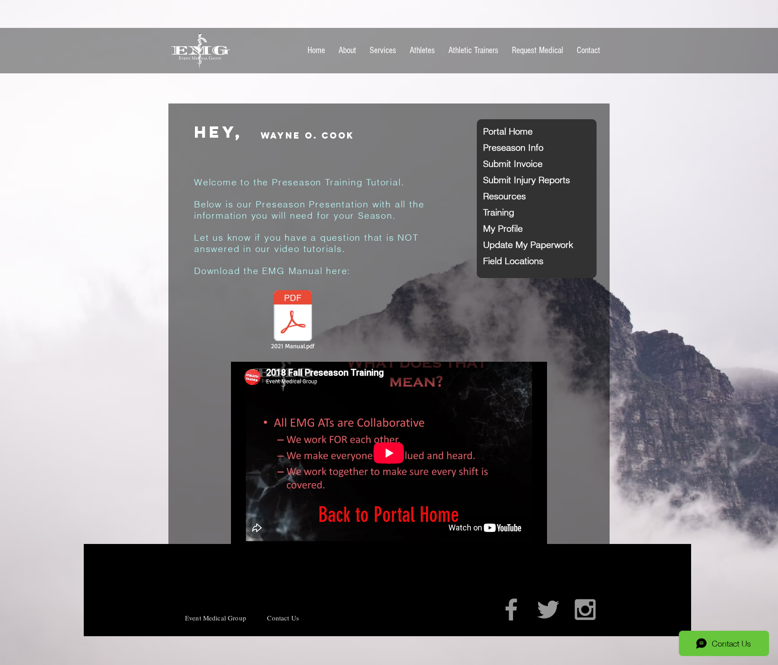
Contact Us (283, 617)
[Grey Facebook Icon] (511, 609)
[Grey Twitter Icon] (548, 609)
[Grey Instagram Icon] (585, 609)
